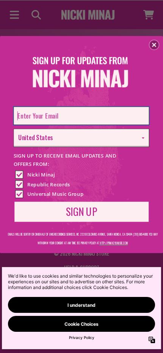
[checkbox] (83, 174)
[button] (154, 44)
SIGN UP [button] (81, 211)
